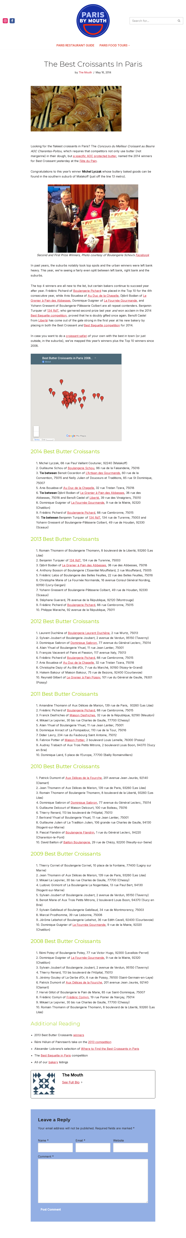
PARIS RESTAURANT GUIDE (75, 45)
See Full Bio (71, 1082)
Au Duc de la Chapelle (103, 295)
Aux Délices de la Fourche (83, 778)
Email (80, 1140)
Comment (46, 1156)
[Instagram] (5, 20)
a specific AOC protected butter (94, 156)
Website (118, 1140)
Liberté (43, 320)
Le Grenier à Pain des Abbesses (102, 493)
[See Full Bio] (82, 1082)
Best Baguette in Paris (56, 1055)
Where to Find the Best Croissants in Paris (110, 1049)
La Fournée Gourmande (120, 300)
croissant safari (76, 336)
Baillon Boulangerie (76, 842)
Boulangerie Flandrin (80, 832)
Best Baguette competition (49, 315)
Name (43, 1140)
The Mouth (85, 72)
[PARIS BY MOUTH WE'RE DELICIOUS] (93, 20)
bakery (53, 1062)
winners (78, 1035)
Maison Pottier (74, 740)
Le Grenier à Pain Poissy (83, 677)
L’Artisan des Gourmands (103, 473)
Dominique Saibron (83, 643)
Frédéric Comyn (77, 997)
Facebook (142, 255)
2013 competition (99, 1042)
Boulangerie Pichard (87, 291)
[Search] (179, 20)
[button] (129, 45)
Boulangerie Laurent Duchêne (89, 633)
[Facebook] (12, 20)
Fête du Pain (88, 161)
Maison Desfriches (82, 715)
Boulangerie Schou (81, 468)
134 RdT (52, 310)
